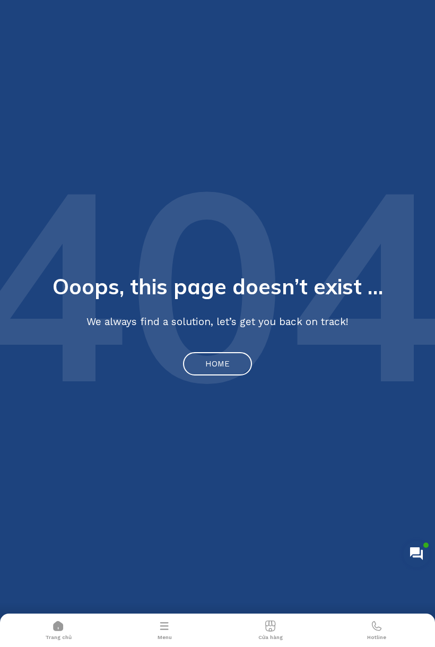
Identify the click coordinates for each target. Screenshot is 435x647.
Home (217, 364)
